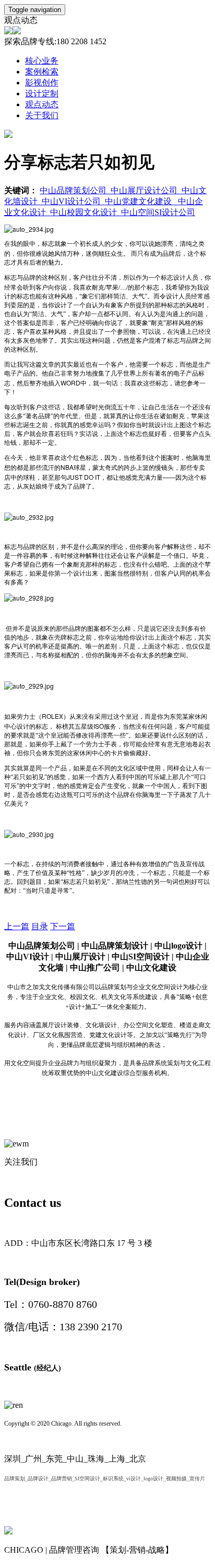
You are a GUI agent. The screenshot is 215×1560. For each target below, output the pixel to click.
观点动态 (41, 104)
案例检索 (41, 71)
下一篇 (62, 926)
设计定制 (41, 93)
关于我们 (41, 115)
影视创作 (41, 82)
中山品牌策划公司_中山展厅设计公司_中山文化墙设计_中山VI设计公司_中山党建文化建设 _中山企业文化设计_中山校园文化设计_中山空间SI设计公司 (105, 201)
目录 (39, 926)
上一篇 (16, 926)
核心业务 (41, 60)
